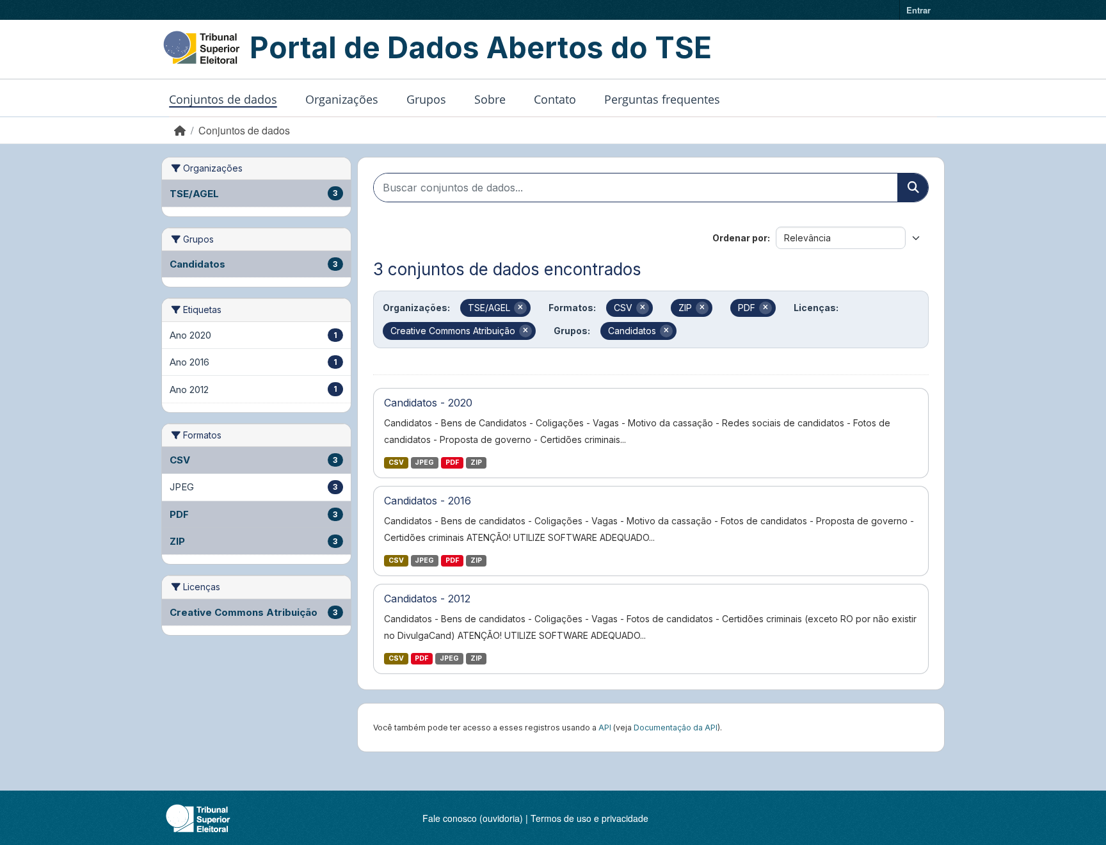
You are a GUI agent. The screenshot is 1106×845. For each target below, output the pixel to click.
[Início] (180, 130)
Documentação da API (675, 727)
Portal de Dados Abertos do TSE (481, 47)
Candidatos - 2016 (427, 500)
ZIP (476, 462)
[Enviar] (912, 187)
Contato (555, 99)
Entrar (918, 10)
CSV (396, 462)
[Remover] (520, 308)
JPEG (424, 462)
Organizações (341, 99)
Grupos (426, 99)
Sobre (490, 99)
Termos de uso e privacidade (589, 818)
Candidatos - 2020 (428, 402)
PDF (452, 462)
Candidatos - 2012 (427, 598)
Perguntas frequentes (662, 99)
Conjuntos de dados (223, 99)
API (604, 727)
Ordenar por (739, 237)
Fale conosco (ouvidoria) (472, 818)
